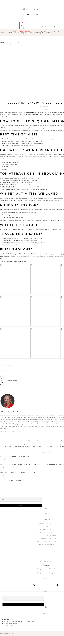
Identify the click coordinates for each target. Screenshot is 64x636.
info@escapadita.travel (10, 623)
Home (2, 32)
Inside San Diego (46, 529)
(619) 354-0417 (8, 626)
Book (46, 526)
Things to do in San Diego (46, 538)
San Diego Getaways (46, 106)
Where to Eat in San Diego (46, 541)
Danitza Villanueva (7, 365)
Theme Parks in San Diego (46, 535)
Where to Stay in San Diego (46, 544)
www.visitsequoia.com (21, 261)
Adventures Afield (46, 523)
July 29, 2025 (3, 370)
